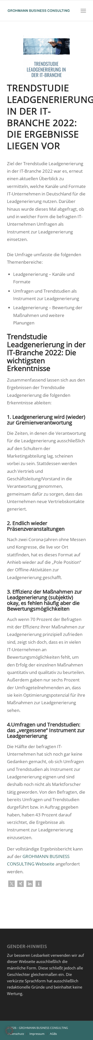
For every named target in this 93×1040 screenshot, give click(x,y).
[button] (11, 883)
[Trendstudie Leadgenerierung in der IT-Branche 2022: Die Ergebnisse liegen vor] (46, 59)
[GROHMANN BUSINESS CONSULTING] (38, 10)
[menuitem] (83, 10)
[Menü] (83, 10)
